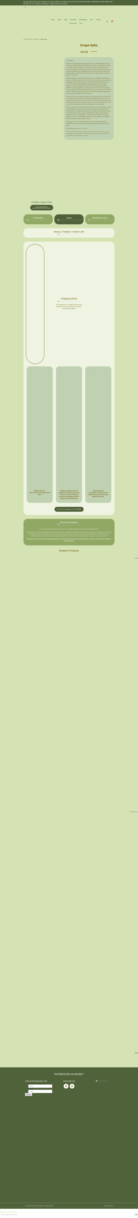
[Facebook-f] (66, 1086)
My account (73, 23)
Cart (81, 23)
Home (53, 19)
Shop (65, 19)
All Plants (36, 39)
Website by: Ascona (108, 1206)
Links (91, 19)
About (59, 19)
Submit (28, 1094)
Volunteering (83, 19)
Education (73, 19)
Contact (98, 19)
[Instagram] (72, 1086)
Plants (30, 39)
